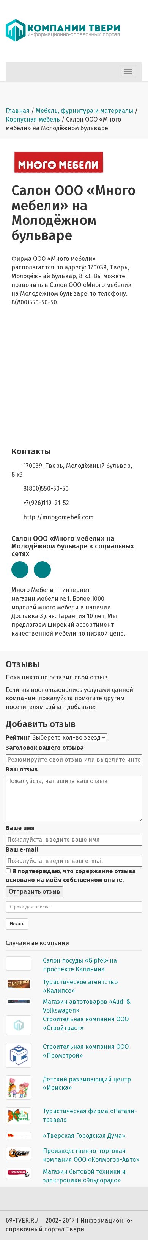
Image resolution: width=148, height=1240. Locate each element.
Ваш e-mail (22, 849)
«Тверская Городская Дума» (84, 1135)
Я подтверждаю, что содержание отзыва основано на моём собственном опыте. (71, 875)
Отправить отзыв (34, 891)
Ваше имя (20, 828)
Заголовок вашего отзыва (45, 747)
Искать (17, 924)
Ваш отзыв (22, 769)
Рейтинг (18, 737)
